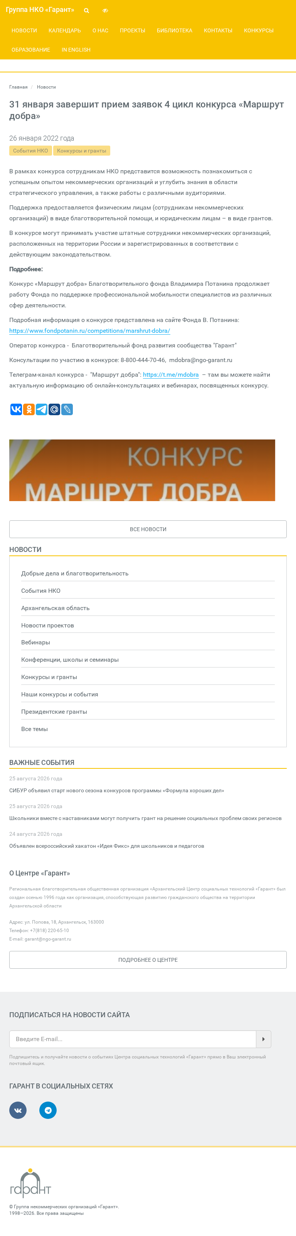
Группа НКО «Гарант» (40, 9)
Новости (24, 30)
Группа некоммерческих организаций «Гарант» (66, 1206)
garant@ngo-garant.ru (48, 939)
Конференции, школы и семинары (70, 659)
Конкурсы (259, 30)
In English (76, 50)
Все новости (148, 529)
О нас (100, 30)
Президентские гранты (54, 711)
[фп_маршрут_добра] (142, 470)
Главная (18, 87)
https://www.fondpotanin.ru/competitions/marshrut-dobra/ (89, 330)
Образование (31, 50)
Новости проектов (47, 625)
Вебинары (35, 642)
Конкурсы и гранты (81, 151)
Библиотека (174, 30)
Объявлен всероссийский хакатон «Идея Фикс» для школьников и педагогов (106, 846)
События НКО (30, 151)
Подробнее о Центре (148, 960)
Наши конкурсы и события (59, 694)
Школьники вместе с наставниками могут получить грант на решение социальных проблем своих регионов (145, 818)
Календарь (65, 30)
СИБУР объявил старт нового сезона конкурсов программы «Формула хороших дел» (116, 790)
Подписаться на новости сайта (69, 1015)
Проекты (132, 30)
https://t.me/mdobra (171, 374)
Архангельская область (55, 608)
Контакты (218, 30)
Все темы (34, 729)
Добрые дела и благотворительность (75, 573)
